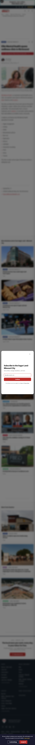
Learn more (27, 738)
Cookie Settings (13, 742)
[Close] (29, 354)
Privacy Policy (26, 383)
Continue (17, 379)
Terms (21, 383)
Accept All (23, 742)
